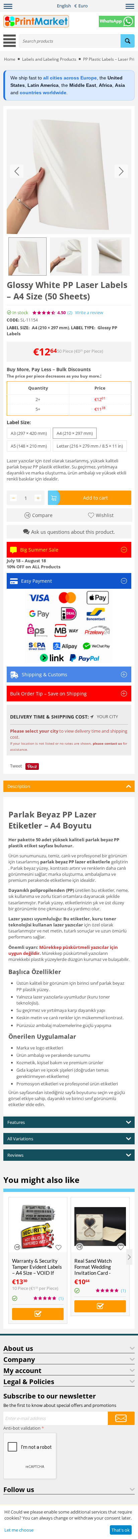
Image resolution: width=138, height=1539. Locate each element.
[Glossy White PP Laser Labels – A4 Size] (69, 171)
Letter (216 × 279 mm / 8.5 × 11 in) (90, 446)
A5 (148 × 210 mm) (29, 446)
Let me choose (18, 1530)
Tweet (16, 766)
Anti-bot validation (22, 1428)
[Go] (121, 1418)
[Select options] (100, 1306)
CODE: (13, 320)
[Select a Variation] (38, 1314)
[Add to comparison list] (17, 1247)
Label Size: (19, 422)
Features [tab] (16, 1122)
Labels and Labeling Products (49, 59)
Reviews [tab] (15, 1155)
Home (9, 59)
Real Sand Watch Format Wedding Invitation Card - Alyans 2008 (93, 1270)
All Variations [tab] (20, 1139)
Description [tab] (18, 786)
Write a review (89, 312)
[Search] (128, 41)
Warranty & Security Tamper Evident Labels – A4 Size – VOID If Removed (37, 1270)
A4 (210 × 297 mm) (75, 433)
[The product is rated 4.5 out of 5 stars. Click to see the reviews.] (44, 312)
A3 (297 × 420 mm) (29, 433)
